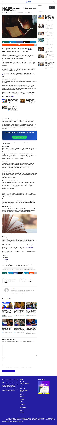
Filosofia (6, 259)
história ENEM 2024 (26, 269)
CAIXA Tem (22, 394)
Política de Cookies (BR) (42, 418)
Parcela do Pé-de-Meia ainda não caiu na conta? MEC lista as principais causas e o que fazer (50, 64)
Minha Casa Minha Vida (24, 397)
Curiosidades (22, 404)
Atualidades (22, 402)
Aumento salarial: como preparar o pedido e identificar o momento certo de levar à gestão (49, 26)
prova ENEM (33, 269)
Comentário (5, 344)
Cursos (16, 324)
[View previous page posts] (18, 114)
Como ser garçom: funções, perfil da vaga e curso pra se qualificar (50, 48)
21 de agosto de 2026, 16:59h (7, 332)
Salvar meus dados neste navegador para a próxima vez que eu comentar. (17, 367)
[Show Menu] (2, 1)
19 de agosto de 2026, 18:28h (31, 333)
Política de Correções (50, 418)
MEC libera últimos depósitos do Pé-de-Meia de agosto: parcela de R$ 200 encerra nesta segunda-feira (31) (49, 17)
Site (21, 362)
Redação (28, 307)
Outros (21, 401)
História (13, 269)
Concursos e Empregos (24, 383)
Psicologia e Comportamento (25, 409)
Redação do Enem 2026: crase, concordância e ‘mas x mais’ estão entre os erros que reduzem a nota (31, 330)
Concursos (22, 384)
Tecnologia (17, 307)
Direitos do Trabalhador (24, 405)
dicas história (12, 267)
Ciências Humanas (28, 247)
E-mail (3, 362)
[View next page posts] (20, 114)
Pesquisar (40, 5)
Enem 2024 (30, 267)
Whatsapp (53, 419)
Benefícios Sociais (23, 390)
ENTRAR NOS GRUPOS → (19, 137)
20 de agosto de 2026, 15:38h (19, 332)
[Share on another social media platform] (35, 45)
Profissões (22, 410)
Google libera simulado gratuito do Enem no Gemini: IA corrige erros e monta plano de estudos (31, 101)
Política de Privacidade (27, 419)
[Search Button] (54, 1)
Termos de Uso (47, 419)
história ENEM (18, 269)
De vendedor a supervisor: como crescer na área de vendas (49, 33)
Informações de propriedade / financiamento (23, 418)
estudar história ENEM (7, 269)
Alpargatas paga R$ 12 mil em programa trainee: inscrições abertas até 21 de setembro (49, 56)
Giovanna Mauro (9, 12)
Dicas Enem (7, 267)
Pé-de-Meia (22, 399)
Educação (5, 324)
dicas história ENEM (20, 267)
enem (26, 267)
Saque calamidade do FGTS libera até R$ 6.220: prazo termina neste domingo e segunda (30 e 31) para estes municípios (49, 40)
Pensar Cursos (7, 421)
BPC (21, 393)
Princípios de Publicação (36, 419)
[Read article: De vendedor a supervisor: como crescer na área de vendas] (41, 34)
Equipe (9, 418)
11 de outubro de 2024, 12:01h (19, 12)
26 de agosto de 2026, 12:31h (7, 316)
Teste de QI (22, 388)
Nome (3, 357)
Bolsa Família (22, 391)
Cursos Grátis (23, 381)
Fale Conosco (13, 418)
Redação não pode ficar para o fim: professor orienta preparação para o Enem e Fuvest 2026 (13, 107)
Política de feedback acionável (17, 419)
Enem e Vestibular (28, 12)
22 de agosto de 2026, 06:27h (19, 315)
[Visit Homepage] (28, 2)
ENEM (29, 49)
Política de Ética (8, 419)
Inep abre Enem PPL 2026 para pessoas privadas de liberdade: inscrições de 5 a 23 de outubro (13, 101)
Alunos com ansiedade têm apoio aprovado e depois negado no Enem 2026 (7, 329)
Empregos (22, 386)
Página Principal (34, 418)
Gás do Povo (22, 396)
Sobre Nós (42, 419)
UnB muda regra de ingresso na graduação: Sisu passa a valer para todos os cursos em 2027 (19, 329)
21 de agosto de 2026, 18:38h (13, 110)
